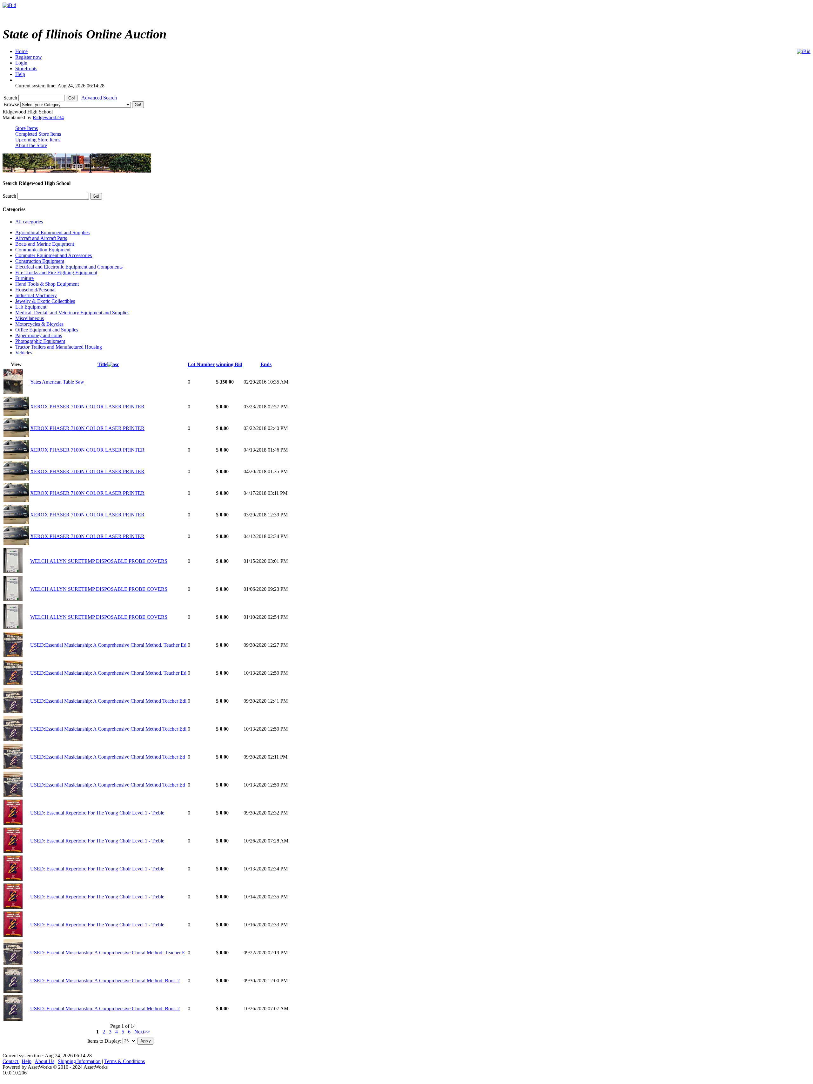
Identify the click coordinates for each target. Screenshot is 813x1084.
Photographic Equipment (40, 341)
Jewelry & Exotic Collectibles (45, 301)
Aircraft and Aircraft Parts (41, 238)
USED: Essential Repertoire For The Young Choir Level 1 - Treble (97, 812)
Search (10, 97)
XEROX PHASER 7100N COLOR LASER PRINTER (87, 406)
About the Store (31, 145)
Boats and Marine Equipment (44, 244)
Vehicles (23, 352)
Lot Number (201, 364)
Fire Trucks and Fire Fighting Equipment (56, 272)
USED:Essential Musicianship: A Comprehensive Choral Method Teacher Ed (107, 757)
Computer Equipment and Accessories (53, 255)
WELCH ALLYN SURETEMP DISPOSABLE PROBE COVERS (98, 561)
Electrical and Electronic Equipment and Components (69, 266)
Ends (266, 364)
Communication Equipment (43, 249)
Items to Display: (104, 1040)
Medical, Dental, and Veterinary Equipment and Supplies (72, 312)
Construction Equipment (39, 261)
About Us (44, 1061)
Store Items (26, 128)
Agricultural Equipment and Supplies (52, 232)
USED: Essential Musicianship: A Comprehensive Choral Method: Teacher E (107, 952)
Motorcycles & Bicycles (39, 324)
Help (26, 1061)
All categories (29, 221)
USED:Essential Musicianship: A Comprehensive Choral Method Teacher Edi (108, 701)
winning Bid (229, 364)
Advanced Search (99, 97)
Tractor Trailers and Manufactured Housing (58, 347)
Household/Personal (35, 289)
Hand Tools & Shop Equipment (47, 284)
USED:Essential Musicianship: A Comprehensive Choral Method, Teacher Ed (108, 645)
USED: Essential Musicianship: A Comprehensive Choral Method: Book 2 (105, 980)
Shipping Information (79, 1061)
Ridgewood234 (48, 117)
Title (102, 364)
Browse (11, 104)
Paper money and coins (38, 335)
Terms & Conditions (124, 1061)
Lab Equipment (30, 307)
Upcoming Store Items (37, 139)
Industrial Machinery (36, 295)
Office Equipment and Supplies (46, 329)
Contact (11, 1061)
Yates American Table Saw (57, 382)
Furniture (24, 278)
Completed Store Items (38, 134)
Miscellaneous (29, 318)
